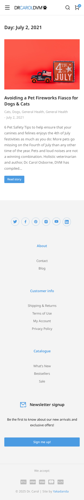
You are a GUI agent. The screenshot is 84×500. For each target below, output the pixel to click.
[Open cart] (77, 7)
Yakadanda (61, 491)
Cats (7, 112)
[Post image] (42, 64)
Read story (14, 179)
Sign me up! (42, 442)
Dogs (16, 112)
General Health (33, 112)
